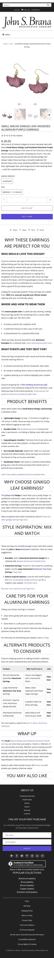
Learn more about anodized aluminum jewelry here (23, 474)
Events (27, 803)
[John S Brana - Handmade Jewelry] (27, 22)
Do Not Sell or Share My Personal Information (27, 934)
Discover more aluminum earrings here (17, 588)
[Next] (34, 104)
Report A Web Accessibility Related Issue (27, 869)
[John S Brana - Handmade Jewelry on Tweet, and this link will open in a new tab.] (11, 856)
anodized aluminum (29, 429)
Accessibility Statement (27, 939)
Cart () (26, 10)
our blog (44, 637)
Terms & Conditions (27, 925)
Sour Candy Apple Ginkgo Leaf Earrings (24, 580)
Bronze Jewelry (27, 885)
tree (9, 501)
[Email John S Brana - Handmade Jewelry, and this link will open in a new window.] (42, 856)
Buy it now (27, 217)
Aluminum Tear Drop (42, 569)
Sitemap (27, 810)
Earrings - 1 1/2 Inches (12, 192)
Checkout (36, 10)
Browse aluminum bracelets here (31, 561)
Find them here (30, 583)
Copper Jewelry (27, 888)
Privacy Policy (27, 920)
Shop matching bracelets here (39, 343)
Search (27, 807)
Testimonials (27, 799)
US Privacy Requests (27, 930)
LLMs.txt (27, 814)
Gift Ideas (27, 906)
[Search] (48, 5)
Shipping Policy (27, 911)
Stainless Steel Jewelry (27, 892)
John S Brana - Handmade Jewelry (23, 950)
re (35, 394)
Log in (17, 10)
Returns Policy (27, 915)
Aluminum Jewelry (27, 878)
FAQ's (27, 901)
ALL (11, 44)
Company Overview (27, 796)
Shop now (17, 572)
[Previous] (19, 104)
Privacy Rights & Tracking (27, 944)
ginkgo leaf (9, 495)
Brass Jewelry (27, 882)
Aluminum (7, 181)
